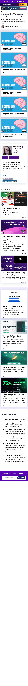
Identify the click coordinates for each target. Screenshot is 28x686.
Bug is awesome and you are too (14, 367)
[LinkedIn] (3, 175)
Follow (5, 157)
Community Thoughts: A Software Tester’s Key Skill (12, 93)
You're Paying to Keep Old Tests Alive (13, 396)
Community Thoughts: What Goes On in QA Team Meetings (13, 135)
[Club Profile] (6, 175)
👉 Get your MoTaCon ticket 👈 (14, 1)
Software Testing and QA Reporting (11, 209)
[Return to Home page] (6, 4)
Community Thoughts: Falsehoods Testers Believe (12, 49)
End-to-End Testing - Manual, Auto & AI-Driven (12, 308)
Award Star (15, 157)
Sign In (24, 4)
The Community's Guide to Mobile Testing (14, 238)
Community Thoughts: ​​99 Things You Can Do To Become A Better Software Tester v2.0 (14, 71)
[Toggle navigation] (17, 4)
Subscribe (21, 477)
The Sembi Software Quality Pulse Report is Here (12, 337)
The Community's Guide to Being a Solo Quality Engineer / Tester (14, 274)
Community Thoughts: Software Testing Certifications (13, 114)
